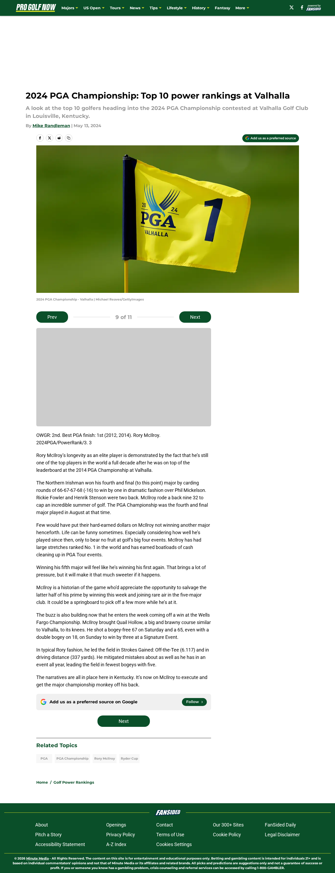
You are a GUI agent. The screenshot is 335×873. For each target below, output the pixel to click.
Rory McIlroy (104, 758)
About (41, 825)
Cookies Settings (174, 844)
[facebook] (302, 7)
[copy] (68, 138)
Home (42, 782)
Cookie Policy (227, 834)
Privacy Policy (120, 834)
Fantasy (222, 8)
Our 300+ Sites (228, 825)
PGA (44, 758)
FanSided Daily (280, 825)
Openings (116, 825)
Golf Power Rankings (73, 782)
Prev (52, 317)
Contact (164, 825)
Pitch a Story (48, 834)
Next (195, 317)
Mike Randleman (51, 125)
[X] (291, 7)
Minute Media (37, 858)
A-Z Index (116, 844)
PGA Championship (72, 758)
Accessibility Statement (60, 844)
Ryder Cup (129, 758)
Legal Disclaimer (282, 834)
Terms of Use (170, 834)
